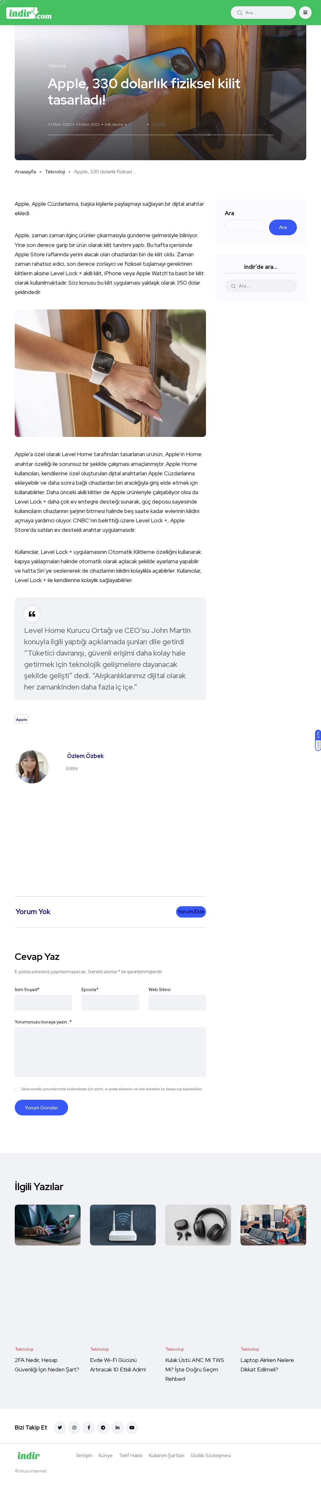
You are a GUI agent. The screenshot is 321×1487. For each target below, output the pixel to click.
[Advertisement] (112, 837)
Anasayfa (25, 171)
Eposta (90, 989)
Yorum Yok (136, 124)
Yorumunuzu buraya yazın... (43, 1022)
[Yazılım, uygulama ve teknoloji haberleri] (28, 12)
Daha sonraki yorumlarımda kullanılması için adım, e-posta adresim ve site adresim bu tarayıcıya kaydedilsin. (112, 1089)
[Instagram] (74, 1427)
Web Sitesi (160, 989)
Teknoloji (55, 171)
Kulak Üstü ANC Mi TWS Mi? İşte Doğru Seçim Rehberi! (194, 1369)
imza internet (32, 1471)
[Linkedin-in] (117, 1427)
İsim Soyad (27, 989)
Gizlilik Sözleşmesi (211, 1455)
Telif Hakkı (131, 1455)
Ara (229, 213)
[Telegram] (103, 1427)
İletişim (84, 1455)
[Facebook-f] (88, 1427)
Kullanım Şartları (166, 1455)
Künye (106, 1455)
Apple (159, 124)
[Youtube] (132, 1427)
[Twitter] (60, 1427)
